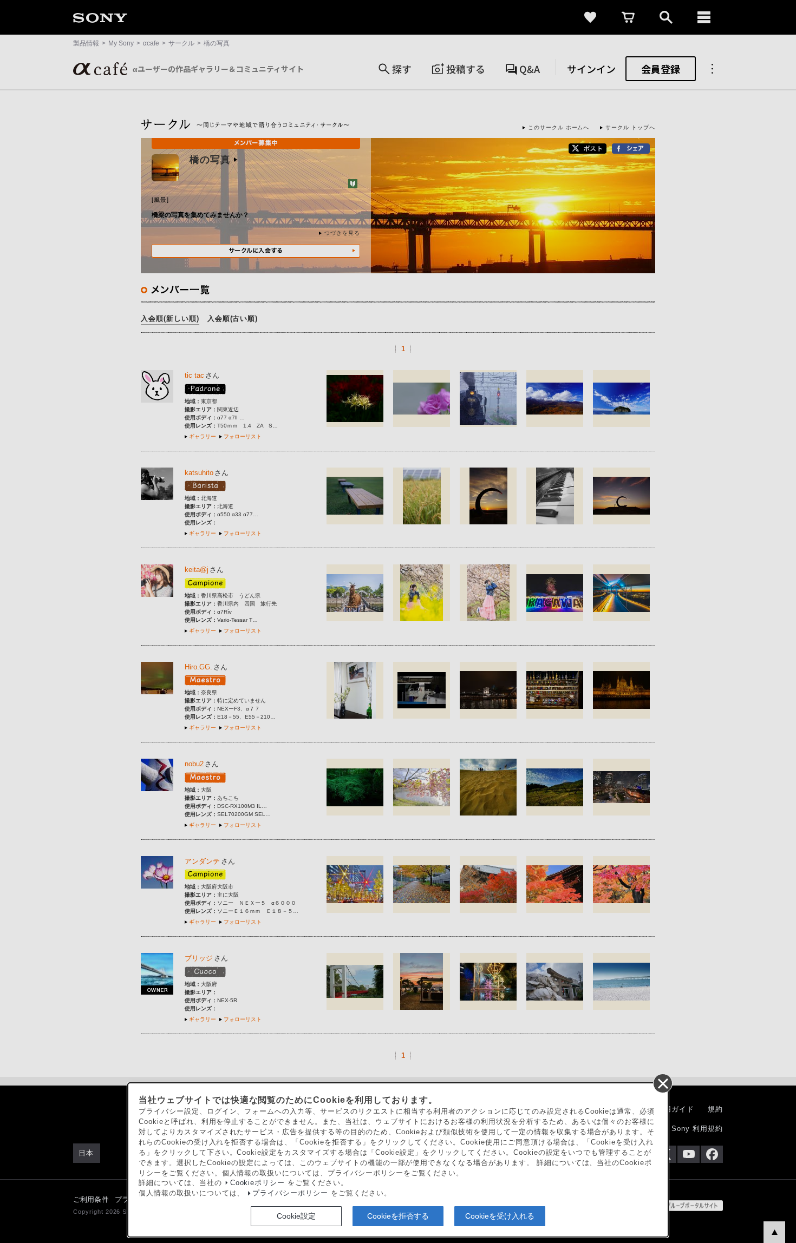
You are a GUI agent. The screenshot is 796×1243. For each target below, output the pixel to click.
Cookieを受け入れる (499, 1216)
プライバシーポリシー (290, 1193)
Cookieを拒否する (398, 1216)
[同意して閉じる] (662, 1083)
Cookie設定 (296, 1216)
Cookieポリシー (257, 1183)
